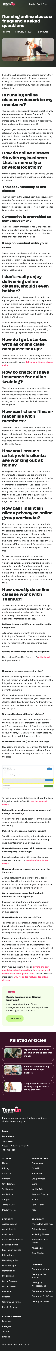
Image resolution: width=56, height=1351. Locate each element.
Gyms (34, 1184)
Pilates (35, 1199)
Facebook (7, 1321)
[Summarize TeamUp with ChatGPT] (9, 1150)
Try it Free (42, 4)
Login (32, 4)
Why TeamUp (8, 1184)
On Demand (8, 1276)
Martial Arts (37, 1189)
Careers (6, 1178)
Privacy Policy (9, 1210)
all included (44, 657)
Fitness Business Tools (42, 1224)
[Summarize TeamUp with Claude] (4, 1150)
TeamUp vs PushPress (42, 1296)
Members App (9, 1265)
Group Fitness (38, 1178)
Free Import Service (11, 1250)
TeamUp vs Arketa (40, 1301)
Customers (7, 1234)
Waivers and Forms (11, 1302)
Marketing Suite (10, 1260)
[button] (51, 4)
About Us (6, 1173)
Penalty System (9, 1307)
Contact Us (7, 1194)
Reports (6, 1296)
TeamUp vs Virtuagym (42, 1291)
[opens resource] (28, 1054)
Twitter (5, 1331)
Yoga (34, 1210)
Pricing (5, 1168)
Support (6, 1199)
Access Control (9, 1224)
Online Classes (9, 1286)
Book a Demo (8, 1136)
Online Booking (9, 1281)
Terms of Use (8, 1204)
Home (5, 1163)
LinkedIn (6, 1337)
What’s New (37, 1248)
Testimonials (8, 1189)
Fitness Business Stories (40, 1241)
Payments (7, 1291)
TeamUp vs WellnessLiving (39, 1284)
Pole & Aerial (38, 1204)
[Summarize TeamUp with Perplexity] (13, 1150)
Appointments (9, 1229)
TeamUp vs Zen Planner (39, 1276)
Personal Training (40, 1194)
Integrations (8, 1255)
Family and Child (10, 1245)
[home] (8, 4)
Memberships (8, 1271)
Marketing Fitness (40, 1234)
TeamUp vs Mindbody (42, 1269)
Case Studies (38, 1253)
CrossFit (36, 1168)
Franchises (37, 1173)
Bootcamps (37, 1163)
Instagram (7, 1326)
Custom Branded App (12, 1239)
